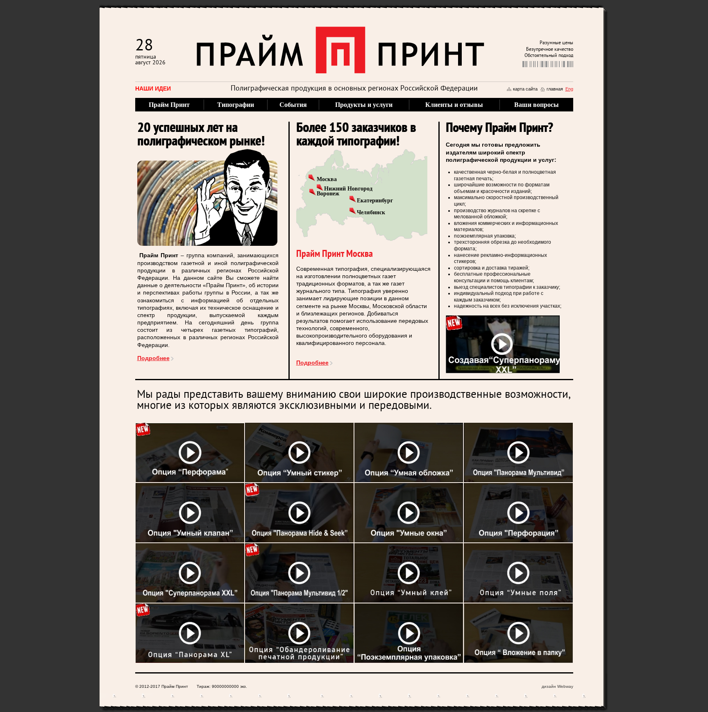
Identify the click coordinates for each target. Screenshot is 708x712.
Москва (327, 179)
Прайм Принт (169, 104)
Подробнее (153, 358)
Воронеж (328, 193)
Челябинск (371, 212)
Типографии (235, 104)
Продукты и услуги (364, 104)
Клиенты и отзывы (454, 104)
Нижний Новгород (348, 189)
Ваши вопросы (536, 104)
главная (555, 88)
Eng (569, 88)
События (293, 104)
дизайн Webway (557, 686)
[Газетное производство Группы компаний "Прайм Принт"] (503, 343)
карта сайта (525, 88)
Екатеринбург (375, 200)
